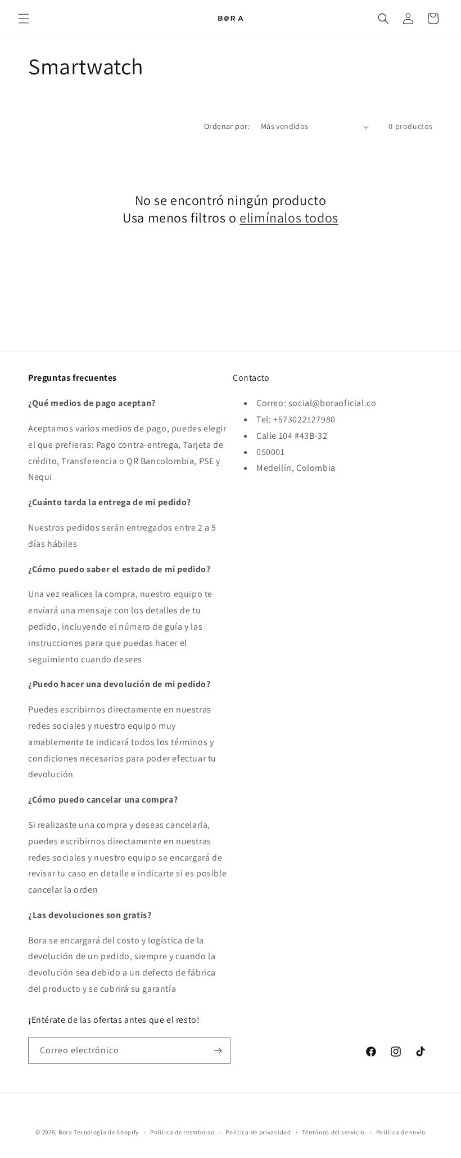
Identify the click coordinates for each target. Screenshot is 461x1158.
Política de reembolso (182, 1132)
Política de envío (401, 1132)
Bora (65, 1132)
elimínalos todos (288, 217)
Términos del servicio (333, 1132)
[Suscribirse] (217, 1050)
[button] (23, 18)
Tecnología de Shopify (106, 1132)
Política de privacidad (258, 1132)
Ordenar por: (227, 126)
